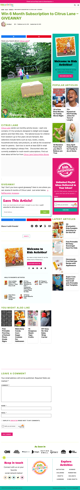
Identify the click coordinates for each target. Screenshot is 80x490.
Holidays (72, 476)
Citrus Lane (24, 41)
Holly (10, 24)
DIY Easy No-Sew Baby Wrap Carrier (45, 333)
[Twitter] (41, 268)
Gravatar (14, 420)
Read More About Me (34, 263)
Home (2, 9)
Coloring (60, 473)
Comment (5, 385)
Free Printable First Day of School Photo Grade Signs (6, 335)
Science (72, 469)
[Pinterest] (45, 268)
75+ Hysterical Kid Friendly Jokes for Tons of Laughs (72, 114)
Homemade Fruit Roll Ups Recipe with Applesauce (71, 262)
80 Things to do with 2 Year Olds (43, 282)
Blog (6, 9)
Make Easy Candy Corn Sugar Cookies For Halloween (19, 335)
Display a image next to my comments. (21, 420)
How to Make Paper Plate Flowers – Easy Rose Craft (13, 283)
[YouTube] (33, 268)
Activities (60, 469)
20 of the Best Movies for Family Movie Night (58, 112)
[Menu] (78, 5)
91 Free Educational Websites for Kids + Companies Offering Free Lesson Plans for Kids (28, 286)
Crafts (60, 476)
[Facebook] (37, 268)
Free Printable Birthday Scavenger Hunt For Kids (72, 245)
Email (4, 413)
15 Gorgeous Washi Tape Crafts (32, 333)
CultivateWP (75, 488)
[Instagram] (29, 268)
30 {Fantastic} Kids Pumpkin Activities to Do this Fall (72, 228)
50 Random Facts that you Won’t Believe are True (58, 149)
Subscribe (66, 210)
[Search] (75, 5)
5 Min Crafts (72, 479)
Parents (11, 9)
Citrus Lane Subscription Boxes (36, 154)
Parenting (72, 473)
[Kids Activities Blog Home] (7, 5)
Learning (60, 479)
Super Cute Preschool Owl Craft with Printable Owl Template (72, 281)
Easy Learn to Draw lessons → (44, 1)
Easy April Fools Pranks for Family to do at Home (72, 148)
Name (3, 405)
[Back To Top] (4, 457)
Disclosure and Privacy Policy (59, 488)
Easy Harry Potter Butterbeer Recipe (12, 297)
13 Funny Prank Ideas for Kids (28, 296)
